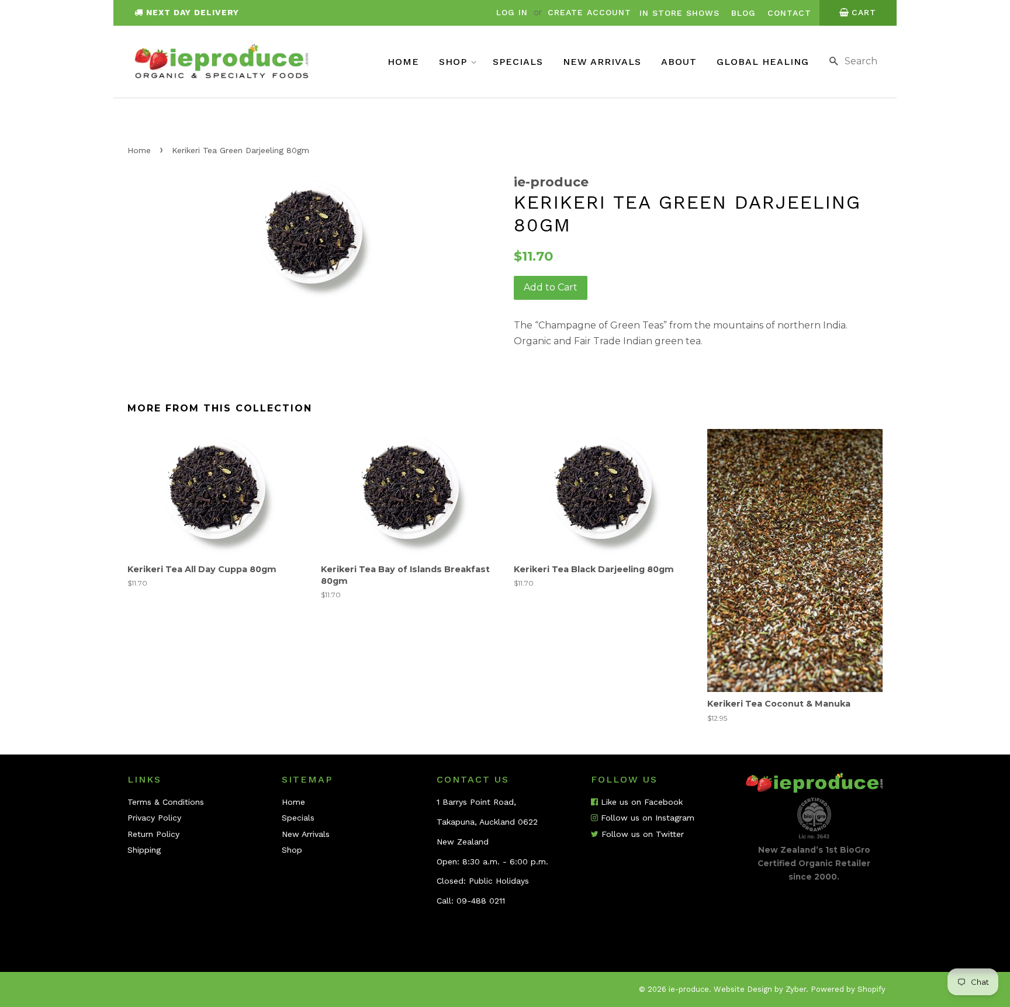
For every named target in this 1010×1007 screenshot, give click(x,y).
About (679, 61)
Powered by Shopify (848, 989)
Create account (589, 12)
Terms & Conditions (165, 802)
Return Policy (153, 834)
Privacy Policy (154, 817)
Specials (518, 61)
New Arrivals (602, 61)
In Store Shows (679, 13)
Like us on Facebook (640, 802)
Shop (455, 61)
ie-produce (689, 989)
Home (403, 61)
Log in (512, 12)
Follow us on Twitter (641, 834)
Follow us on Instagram (646, 817)
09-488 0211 (480, 900)
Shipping (144, 849)
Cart (864, 12)
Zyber (796, 989)
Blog (743, 13)
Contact (789, 13)
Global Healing (763, 61)
